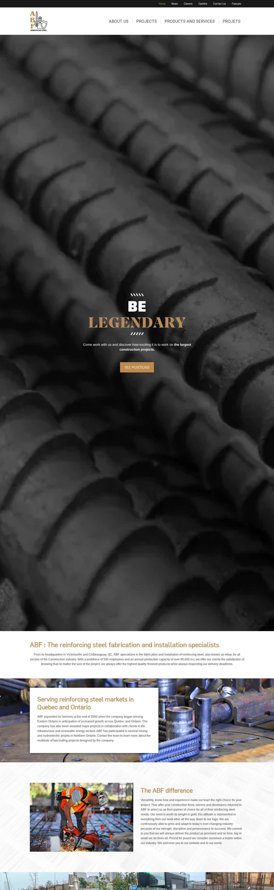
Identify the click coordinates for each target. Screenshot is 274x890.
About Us (118, 21)
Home (162, 3)
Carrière (203, 3)
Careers (188, 3)
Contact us (219, 3)
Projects (146, 21)
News (174, 3)
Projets (231, 21)
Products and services (190, 21)
